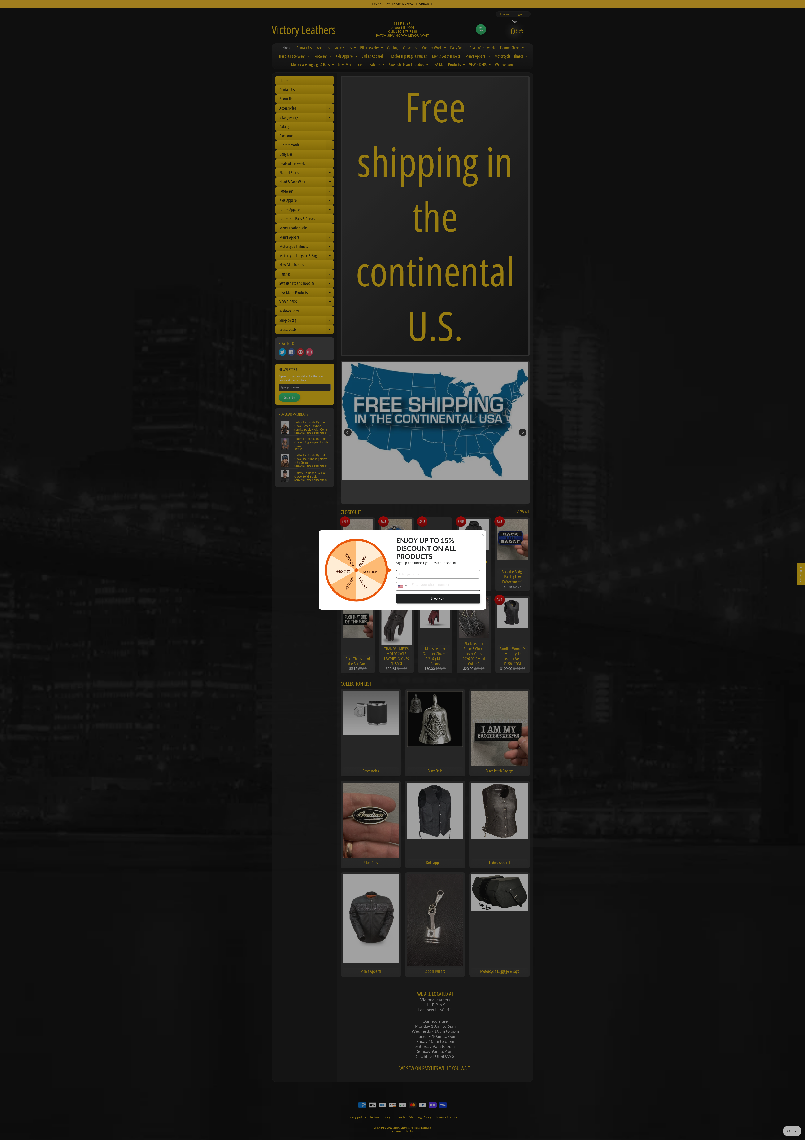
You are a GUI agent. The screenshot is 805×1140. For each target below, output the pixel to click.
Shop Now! (438, 598)
